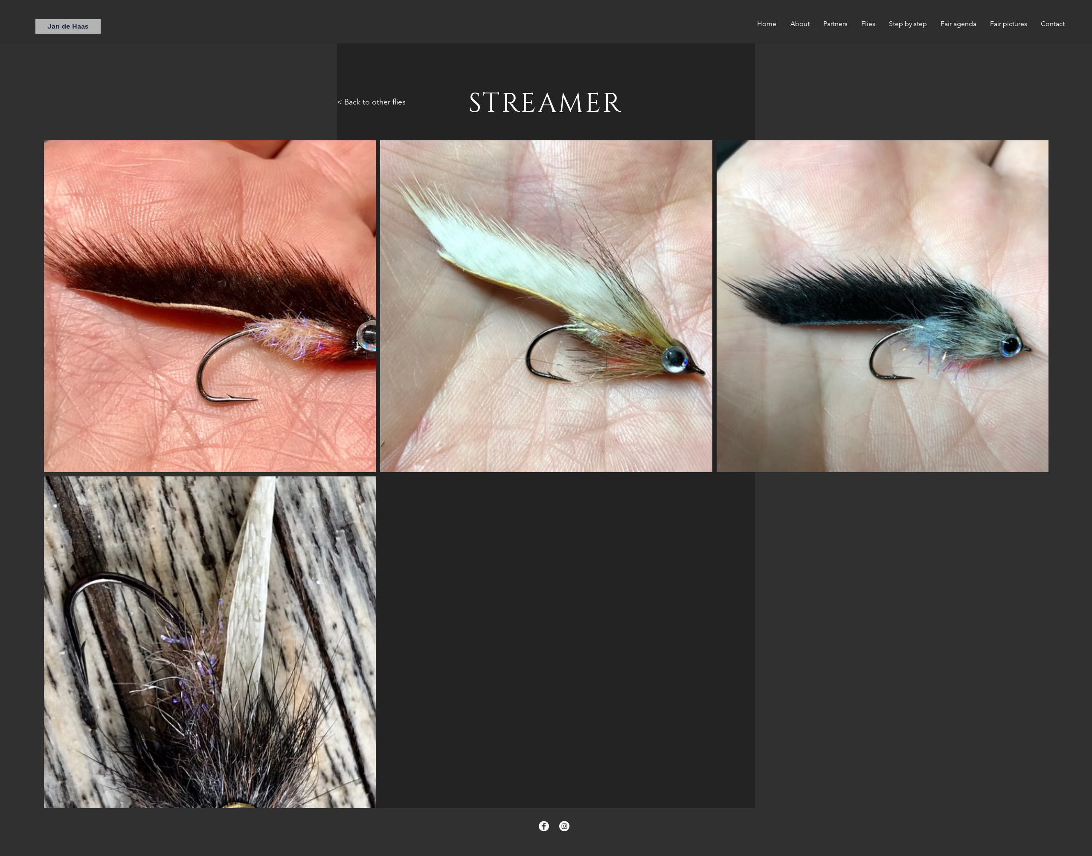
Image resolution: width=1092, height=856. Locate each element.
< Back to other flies (371, 102)
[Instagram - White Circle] (564, 826)
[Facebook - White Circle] (544, 826)
